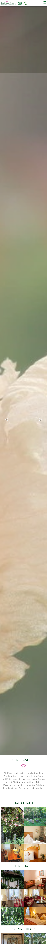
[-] (12, 816)
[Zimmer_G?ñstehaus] (12, 853)
